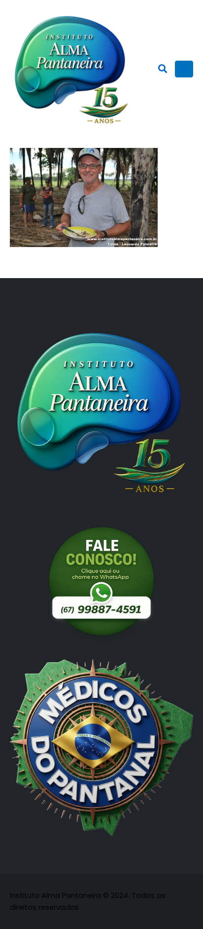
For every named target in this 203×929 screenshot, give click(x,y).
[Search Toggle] (162, 69)
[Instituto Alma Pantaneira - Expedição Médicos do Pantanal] (71, 69)
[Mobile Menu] (184, 69)
